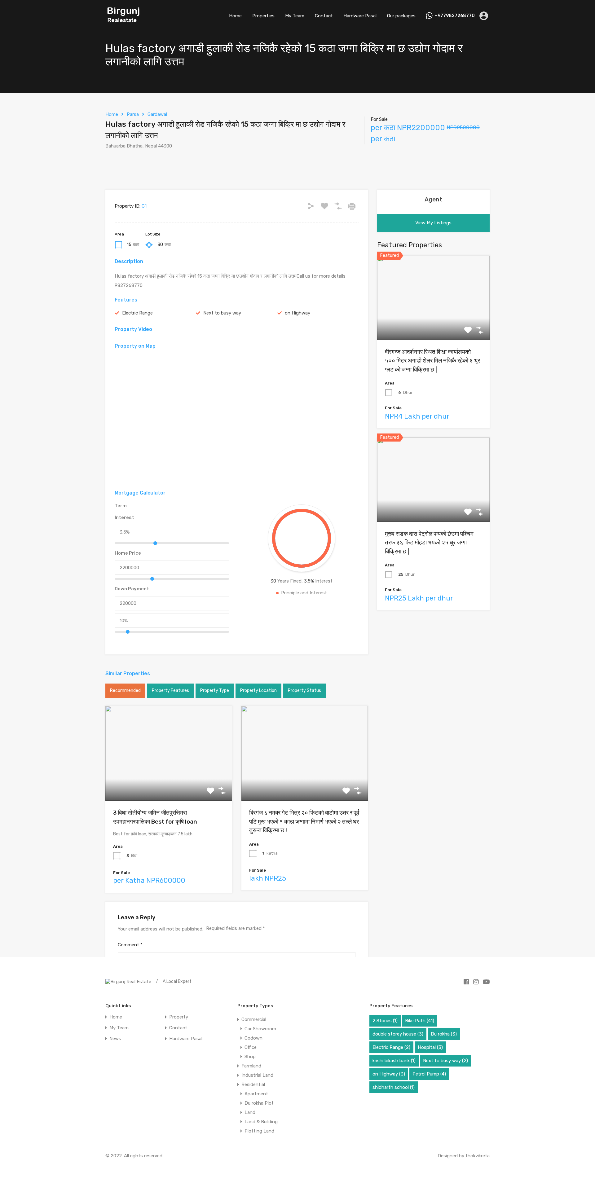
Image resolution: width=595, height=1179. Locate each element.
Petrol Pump (429, 1074)
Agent (433, 199)
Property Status (304, 690)
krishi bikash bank (394, 1060)
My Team (294, 16)
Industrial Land (257, 1075)
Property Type (214, 690)
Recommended (125, 690)
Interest (124, 517)
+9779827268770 (454, 15)
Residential (253, 1084)
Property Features (170, 690)
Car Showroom (260, 1029)
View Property (168, 781)
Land (250, 1112)
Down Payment (132, 589)
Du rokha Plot (259, 1103)
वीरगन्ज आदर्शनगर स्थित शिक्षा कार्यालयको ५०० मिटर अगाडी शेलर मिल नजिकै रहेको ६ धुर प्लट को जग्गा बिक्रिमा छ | (432, 360)
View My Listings (433, 223)
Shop (250, 1056)
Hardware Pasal (360, 16)
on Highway (297, 313)
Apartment (256, 1094)
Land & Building (261, 1121)
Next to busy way (222, 313)
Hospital (430, 1047)
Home (235, 16)
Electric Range (137, 313)
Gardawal (157, 114)
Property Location (258, 690)
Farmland (251, 1066)
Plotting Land (259, 1131)
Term (121, 505)
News (115, 1038)
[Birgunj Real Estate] (123, 22)
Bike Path (419, 1020)
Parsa (133, 114)
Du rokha (444, 1034)
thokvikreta (477, 1156)
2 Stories (385, 1020)
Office (251, 1047)
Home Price (128, 553)
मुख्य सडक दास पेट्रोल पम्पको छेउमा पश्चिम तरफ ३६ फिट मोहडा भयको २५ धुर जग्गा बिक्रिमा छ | (429, 542)
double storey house (397, 1034)
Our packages (401, 16)
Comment (130, 945)
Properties (263, 16)
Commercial (253, 1019)
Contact (324, 16)
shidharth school (393, 1087)
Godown (253, 1038)
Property (178, 1017)
